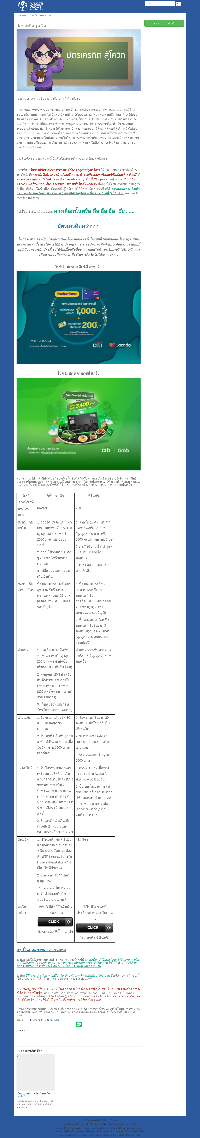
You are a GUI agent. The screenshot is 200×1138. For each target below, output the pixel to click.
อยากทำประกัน (163, 23)
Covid (43, 1020)
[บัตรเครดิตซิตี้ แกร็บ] (79, 423)
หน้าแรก (22, 15)
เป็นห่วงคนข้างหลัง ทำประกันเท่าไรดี (33, 1095)
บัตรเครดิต (54, 1020)
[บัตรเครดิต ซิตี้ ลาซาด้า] (79, 317)
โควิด (35, 1020)
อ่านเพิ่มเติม (22, 1107)
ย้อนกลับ (22, 1031)
